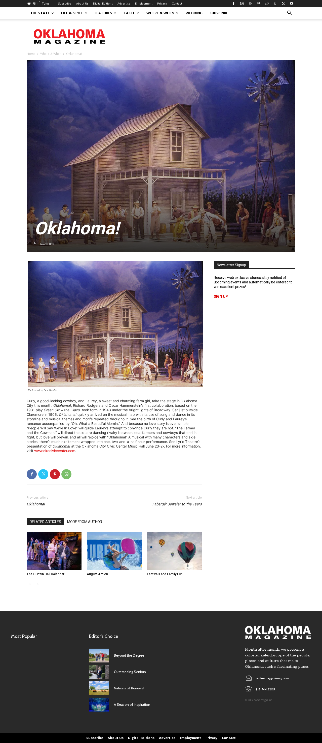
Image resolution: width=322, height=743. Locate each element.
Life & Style (72, 13)
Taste (129, 13)
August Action (97, 574)
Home (31, 54)
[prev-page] (30, 584)
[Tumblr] (275, 3)
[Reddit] (266, 3)
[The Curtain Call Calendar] (54, 551)
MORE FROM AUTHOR (84, 522)
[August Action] (114, 551)
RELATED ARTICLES (45, 522)
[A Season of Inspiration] (99, 705)
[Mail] (250, 3)
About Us (82, 3)
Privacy (162, 3)
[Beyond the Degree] (99, 655)
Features (103, 13)
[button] (289, 13)
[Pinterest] (258, 3)
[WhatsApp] (66, 474)
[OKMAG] (278, 632)
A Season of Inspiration (132, 704)
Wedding (194, 13)
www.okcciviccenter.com (54, 451)
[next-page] (38, 584)
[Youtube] (291, 3)
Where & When (160, 13)
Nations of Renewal (129, 688)
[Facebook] (233, 3)
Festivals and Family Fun (164, 574)
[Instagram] (242, 3)
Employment (143, 3)
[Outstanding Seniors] (99, 672)
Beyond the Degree (129, 655)
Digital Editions (103, 3)
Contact (177, 3)
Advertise (123, 3)
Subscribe (64, 3)
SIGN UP (221, 296)
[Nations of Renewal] (99, 688)
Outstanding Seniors (130, 672)
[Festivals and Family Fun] (174, 551)
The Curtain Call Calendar (45, 574)
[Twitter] (283, 3)
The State (40, 13)
